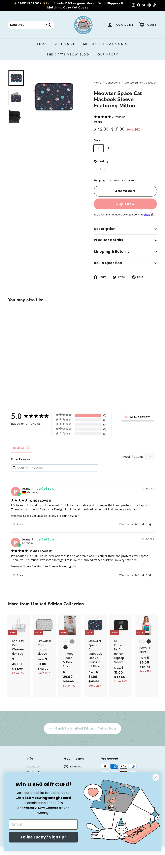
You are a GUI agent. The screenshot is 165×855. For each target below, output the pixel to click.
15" (110, 148)
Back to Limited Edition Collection (85, 728)
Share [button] (20, 524)
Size (97, 140)
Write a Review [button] (140, 417)
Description (105, 228)
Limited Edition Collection (141, 82)
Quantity (101, 161)
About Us (33, 766)
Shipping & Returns (112, 251)
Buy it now (125, 204)
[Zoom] (53, 96)
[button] (144, 524)
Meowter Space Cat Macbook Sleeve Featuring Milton (45, 515)
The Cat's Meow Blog (68, 54)
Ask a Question (108, 262)
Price (98, 122)
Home (97, 82)
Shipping (99, 180)
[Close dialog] (155, 777)
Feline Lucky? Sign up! (43, 837)
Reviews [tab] (18, 447)
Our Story (107, 54)
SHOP (42, 44)
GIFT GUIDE (65, 44)
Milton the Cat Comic (105, 44)
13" (98, 148)
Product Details (108, 240)
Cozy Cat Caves (75, 7)
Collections (113, 82)
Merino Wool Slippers (103, 3)
